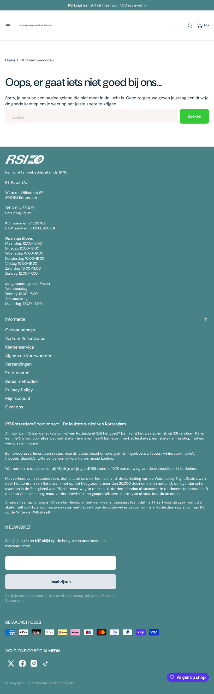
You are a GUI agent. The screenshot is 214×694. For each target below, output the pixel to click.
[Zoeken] (189, 25)
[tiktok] (45, 663)
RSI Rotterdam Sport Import (46, 683)
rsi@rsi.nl (23, 213)
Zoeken (194, 116)
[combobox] (91, 116)
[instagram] (34, 663)
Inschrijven (61, 581)
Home (10, 60)
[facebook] (22, 663)
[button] (7, 25)
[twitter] (11, 663)
